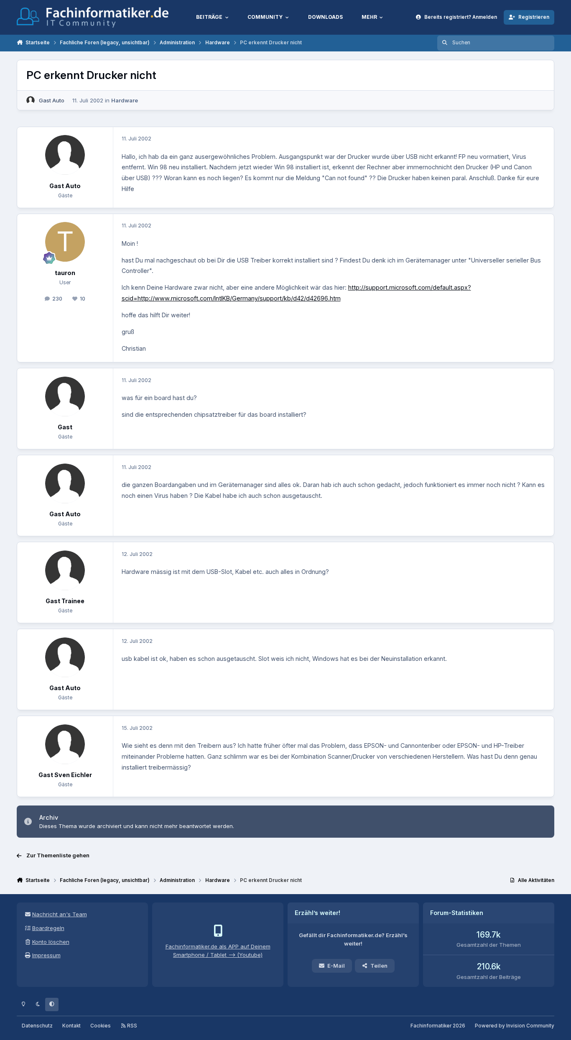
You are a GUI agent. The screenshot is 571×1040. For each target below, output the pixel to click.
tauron (65, 272)
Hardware (124, 100)
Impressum (46, 955)
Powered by (514, 1026)
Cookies (100, 1026)
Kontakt (71, 1026)
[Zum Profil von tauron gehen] (65, 242)
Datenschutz (37, 1026)
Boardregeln (48, 928)
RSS (131, 1026)
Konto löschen (50, 941)
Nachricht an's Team (59, 914)
